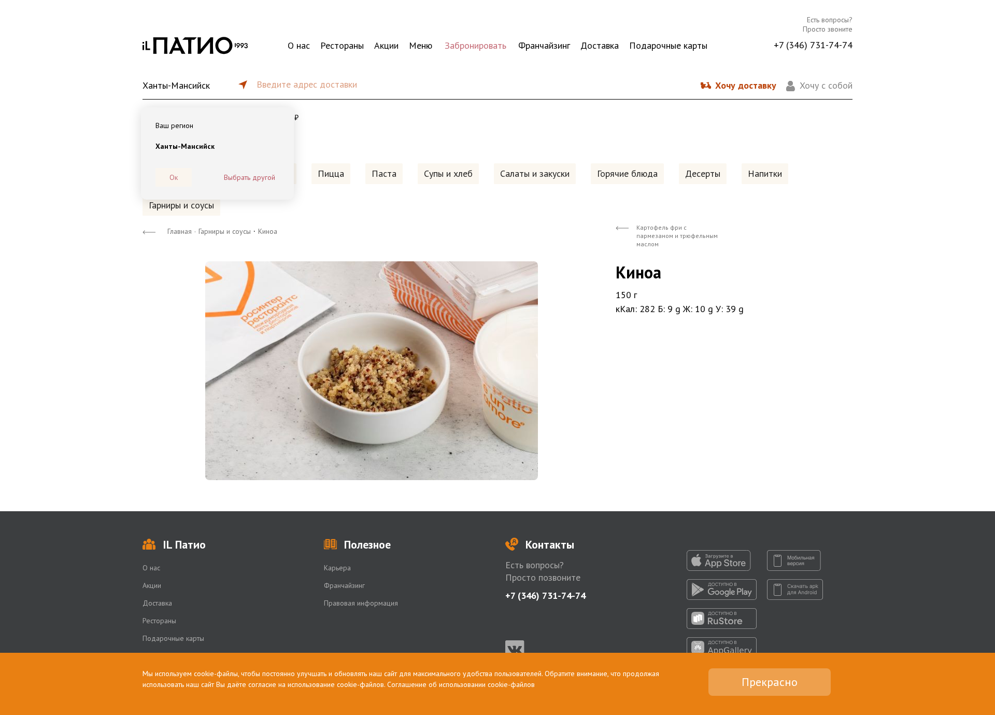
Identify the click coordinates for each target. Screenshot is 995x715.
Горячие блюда (627, 173)
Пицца (331, 173)
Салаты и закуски (535, 173)
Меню (420, 45)
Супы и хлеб (448, 173)
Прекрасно (770, 682)
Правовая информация (361, 603)
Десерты (702, 173)
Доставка (599, 45)
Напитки (765, 173)
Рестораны (342, 45)
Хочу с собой (826, 85)
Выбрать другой (249, 177)
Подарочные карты (668, 45)
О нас (299, 45)
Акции (386, 45)
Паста (384, 173)
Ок (173, 177)
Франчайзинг (544, 45)
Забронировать (475, 45)
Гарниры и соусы (181, 205)
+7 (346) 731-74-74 (813, 45)
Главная (179, 231)
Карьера (337, 567)
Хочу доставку (745, 85)
